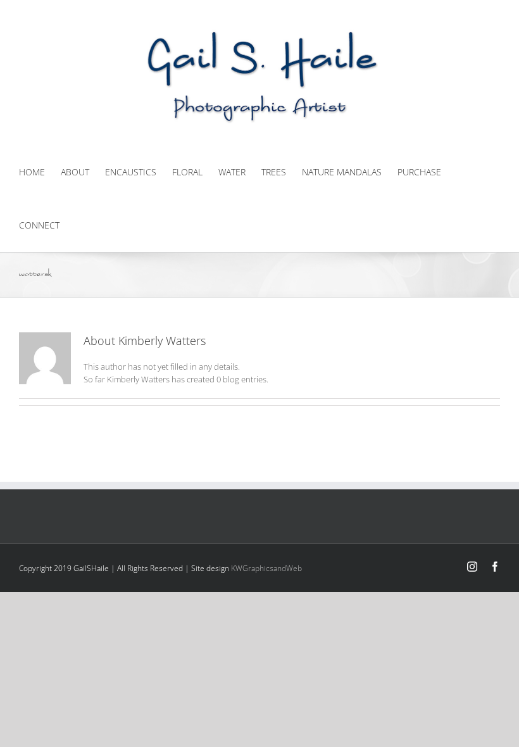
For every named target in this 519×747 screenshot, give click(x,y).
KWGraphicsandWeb (266, 568)
